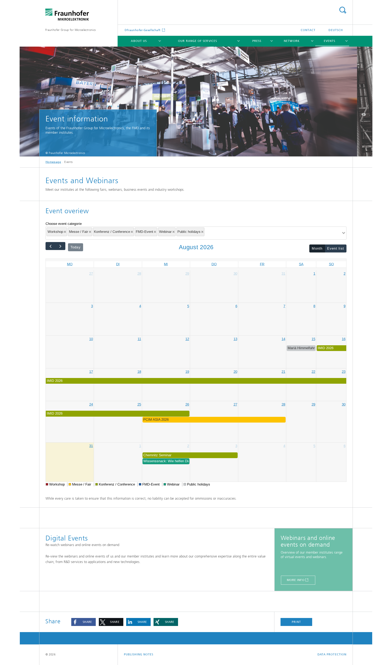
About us (139, 41)
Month (317, 248)
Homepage (53, 162)
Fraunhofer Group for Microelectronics (70, 30)
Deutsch (336, 30)
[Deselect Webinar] (174, 232)
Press (256, 41)
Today (75, 247)
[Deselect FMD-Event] (155, 232)
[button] (83, 622)
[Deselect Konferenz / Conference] (132, 232)
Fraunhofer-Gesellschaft (144, 30)
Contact (308, 30)
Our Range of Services (197, 41)
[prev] (51, 246)
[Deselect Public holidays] (202, 232)
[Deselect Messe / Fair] (90, 232)
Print (296, 622)
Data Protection (331, 654)
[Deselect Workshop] (65, 232)
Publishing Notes (138, 654)
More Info (296, 580)
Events (329, 41)
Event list (335, 248)
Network (292, 41)
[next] (60, 246)
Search (342, 10)
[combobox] (196, 233)
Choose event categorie (64, 224)
